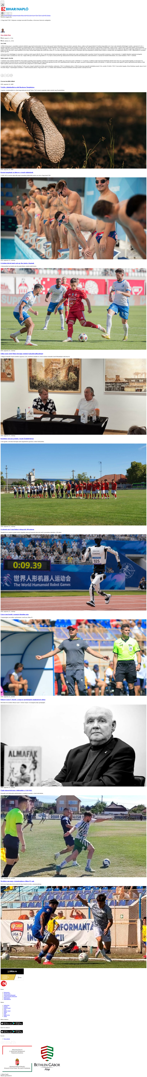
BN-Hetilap (48, 15)
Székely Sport (7, 1011)
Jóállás (5, 1016)
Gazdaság (14, 15)
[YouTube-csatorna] (5, 1043)
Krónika (6, 1006)
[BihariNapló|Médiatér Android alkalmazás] (17, 1024)
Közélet (5, 15)
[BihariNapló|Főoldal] (31, 1073)
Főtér (5, 1013)
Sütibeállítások (7, 999)
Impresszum (6, 992)
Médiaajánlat (7, 997)
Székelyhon (6, 1005)
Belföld (9, 15)
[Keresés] (2, 2)
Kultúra (19, 15)
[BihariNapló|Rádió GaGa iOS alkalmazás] (6, 1032)
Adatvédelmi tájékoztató (9, 995)
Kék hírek (29, 15)
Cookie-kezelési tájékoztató (10, 996)
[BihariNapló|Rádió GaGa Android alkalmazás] (17, 1032)
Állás (39, 15)
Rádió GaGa (7, 1015)
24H (2, 15)
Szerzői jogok (7, 993)
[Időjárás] (3, 5)
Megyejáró (23, 15)
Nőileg (5, 1012)
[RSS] (14, 1043)
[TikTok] (11, 1043)
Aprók (42, 15)
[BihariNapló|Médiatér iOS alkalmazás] (6, 1024)
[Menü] (6, 13)
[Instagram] (8, 1043)
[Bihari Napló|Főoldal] (15, 11)
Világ (36, 15)
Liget (5, 1009)
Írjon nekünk (7, 1039)
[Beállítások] (2, 13)
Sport (33, 15)
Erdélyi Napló (7, 1008)
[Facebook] (2, 1043)
